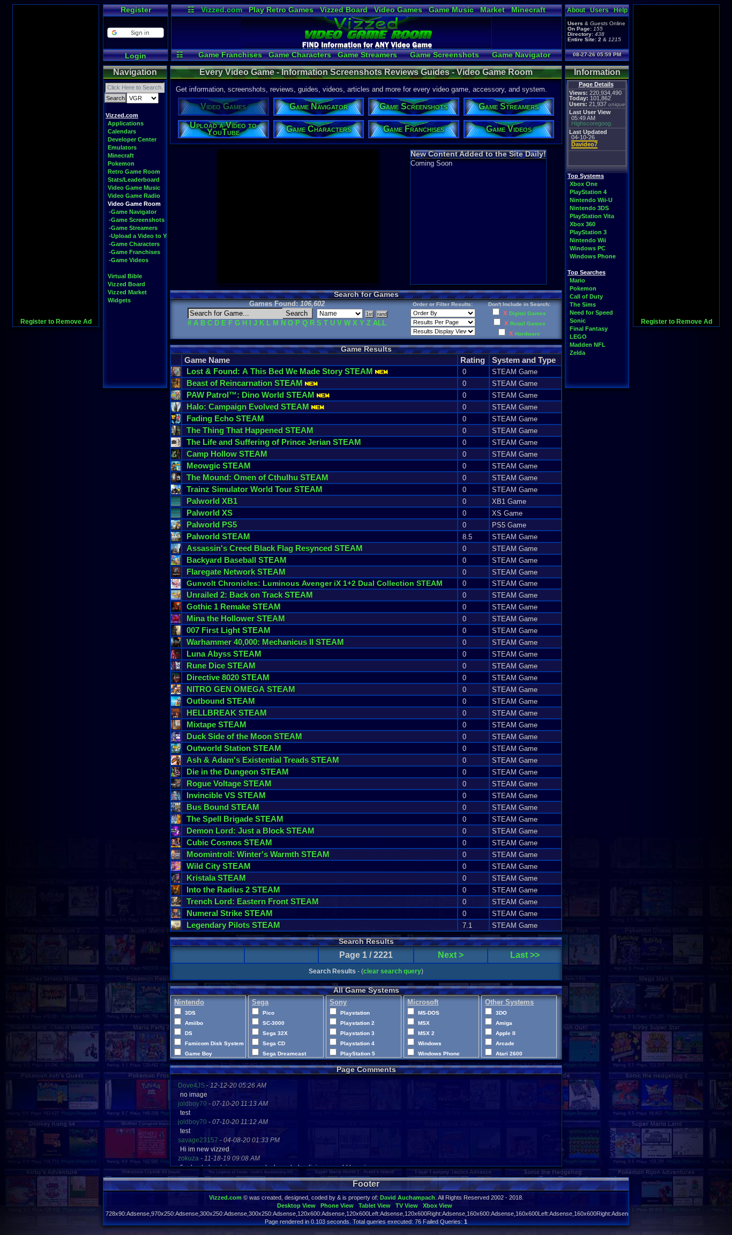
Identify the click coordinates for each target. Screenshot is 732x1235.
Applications (126, 123)
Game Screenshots (444, 54)
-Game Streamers (133, 228)
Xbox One (583, 184)
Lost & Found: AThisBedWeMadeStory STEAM (279, 371)
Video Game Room (134, 203)
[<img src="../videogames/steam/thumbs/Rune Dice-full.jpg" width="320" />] (176, 668)
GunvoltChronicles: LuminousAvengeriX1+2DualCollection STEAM (314, 583)
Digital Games (527, 313)
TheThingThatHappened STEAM (249, 430)
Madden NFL (588, 344)
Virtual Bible (125, 276)
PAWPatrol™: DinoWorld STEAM (250, 394)
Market (492, 9)
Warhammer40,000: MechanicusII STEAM (265, 641)
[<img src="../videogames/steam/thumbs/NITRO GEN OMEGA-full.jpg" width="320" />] (176, 692)
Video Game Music (134, 187)
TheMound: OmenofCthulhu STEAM (257, 477)
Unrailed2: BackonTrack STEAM (249, 594)
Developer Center (132, 139)
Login (135, 55)
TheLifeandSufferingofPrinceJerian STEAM (273, 442)
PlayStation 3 (588, 232)
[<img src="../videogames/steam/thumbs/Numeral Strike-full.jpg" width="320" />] (176, 916)
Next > (451, 954)
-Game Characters (134, 244)
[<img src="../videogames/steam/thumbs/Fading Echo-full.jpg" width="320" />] (176, 421)
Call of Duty (586, 296)
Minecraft (528, 9)
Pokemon (121, 163)
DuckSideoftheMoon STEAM (244, 736)
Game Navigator (521, 54)
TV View (406, 1205)
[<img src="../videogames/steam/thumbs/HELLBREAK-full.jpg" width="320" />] (176, 715)
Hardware (527, 334)
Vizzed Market (127, 292)
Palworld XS (209, 512)
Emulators (122, 147)
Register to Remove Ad (56, 321)
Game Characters (299, 54)
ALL (379, 323)
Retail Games (528, 323)
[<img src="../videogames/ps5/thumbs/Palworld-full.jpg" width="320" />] (176, 527)
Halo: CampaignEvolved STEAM (247, 406)
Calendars (122, 131)
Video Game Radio (134, 195)
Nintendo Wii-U (591, 200)
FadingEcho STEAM (225, 418)
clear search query (392, 971)
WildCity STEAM (218, 866)
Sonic (578, 320)
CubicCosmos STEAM (229, 842)
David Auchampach (407, 1197)
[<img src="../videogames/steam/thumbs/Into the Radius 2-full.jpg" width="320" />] (176, 892)
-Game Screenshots (137, 220)
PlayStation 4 (588, 192)
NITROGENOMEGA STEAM (240, 689)
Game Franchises (230, 54)
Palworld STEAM (218, 536)
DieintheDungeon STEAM (237, 771)
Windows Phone (593, 256)
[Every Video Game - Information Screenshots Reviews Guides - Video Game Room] (366, 46)
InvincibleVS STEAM (226, 795)
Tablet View (374, 1205)
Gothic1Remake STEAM (233, 606)
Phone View (337, 1205)
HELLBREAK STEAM (226, 712)
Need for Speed (591, 312)
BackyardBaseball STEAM (236, 559)
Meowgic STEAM (218, 465)
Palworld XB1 (211, 500)
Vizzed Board (344, 9)
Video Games (398, 9)
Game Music (451, 9)
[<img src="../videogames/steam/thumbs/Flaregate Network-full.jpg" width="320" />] (176, 574)
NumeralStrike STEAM (229, 913)
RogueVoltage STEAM (229, 783)
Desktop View (296, 1205)
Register (136, 9)
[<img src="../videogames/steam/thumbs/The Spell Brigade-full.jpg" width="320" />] (176, 821)
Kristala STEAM (216, 877)
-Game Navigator (132, 212)
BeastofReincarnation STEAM (244, 383)
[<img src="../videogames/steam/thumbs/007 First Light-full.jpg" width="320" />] (176, 633)
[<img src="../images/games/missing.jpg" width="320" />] (176, 504)
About (576, 10)
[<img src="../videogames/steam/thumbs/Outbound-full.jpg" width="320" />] (176, 704)
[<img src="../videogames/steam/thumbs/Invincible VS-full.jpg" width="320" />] (176, 798)
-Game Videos (128, 260)
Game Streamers (367, 54)
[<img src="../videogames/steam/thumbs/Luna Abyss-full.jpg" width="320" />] (176, 656)
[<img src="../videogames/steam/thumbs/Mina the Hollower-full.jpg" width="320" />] (176, 621)
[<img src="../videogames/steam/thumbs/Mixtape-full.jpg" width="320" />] (176, 727)
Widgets (119, 300)
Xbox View (437, 1205)
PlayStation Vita (592, 216)
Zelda (577, 352)
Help (621, 10)
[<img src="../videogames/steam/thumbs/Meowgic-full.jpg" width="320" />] (176, 468)
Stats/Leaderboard (134, 179)
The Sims (583, 304)
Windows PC (588, 248)
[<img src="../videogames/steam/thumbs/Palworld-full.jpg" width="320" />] (176, 539)
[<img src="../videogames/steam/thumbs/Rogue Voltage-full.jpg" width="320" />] (176, 786)
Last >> (525, 954)
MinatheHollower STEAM (235, 618)
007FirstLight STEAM (228, 630)
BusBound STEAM (222, 807)
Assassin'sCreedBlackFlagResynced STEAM (274, 548)
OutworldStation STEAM (233, 748)
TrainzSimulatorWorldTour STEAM (254, 489)
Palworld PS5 (211, 524)
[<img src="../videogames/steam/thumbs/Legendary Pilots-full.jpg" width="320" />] (176, 928)
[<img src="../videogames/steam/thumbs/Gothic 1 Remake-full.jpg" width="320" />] (176, 609)
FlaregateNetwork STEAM (236, 571)
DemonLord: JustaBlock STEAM (250, 830)
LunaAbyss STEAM (224, 653)
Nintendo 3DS (589, 208)
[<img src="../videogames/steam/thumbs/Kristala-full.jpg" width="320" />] (176, 880)
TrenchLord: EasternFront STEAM (252, 901)
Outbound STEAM (220, 700)
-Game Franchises (134, 252)
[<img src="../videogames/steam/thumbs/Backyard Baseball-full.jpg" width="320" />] (176, 563)
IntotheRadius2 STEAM (233, 889)
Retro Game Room (134, 171)
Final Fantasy (589, 328)
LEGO (578, 336)
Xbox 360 (582, 224)
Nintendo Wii (588, 240)
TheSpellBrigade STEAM (234, 818)
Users (599, 10)
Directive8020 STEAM (228, 677)
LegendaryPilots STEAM (233, 924)
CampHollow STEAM (226, 453)
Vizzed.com (221, 9)
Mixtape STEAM (216, 724)
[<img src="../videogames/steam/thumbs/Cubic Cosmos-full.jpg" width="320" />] (176, 845)
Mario (577, 280)
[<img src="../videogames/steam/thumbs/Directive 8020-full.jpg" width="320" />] (176, 680)
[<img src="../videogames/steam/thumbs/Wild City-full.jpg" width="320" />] (176, 869)
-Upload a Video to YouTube (148, 236)
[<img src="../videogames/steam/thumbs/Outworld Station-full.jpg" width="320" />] (176, 751)
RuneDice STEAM (221, 665)
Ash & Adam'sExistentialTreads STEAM (262, 759)
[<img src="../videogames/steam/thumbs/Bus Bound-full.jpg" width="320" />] (176, 810)
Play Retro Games (281, 9)
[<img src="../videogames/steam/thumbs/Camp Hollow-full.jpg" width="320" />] (176, 456)
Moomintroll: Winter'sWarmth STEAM (258, 854)
